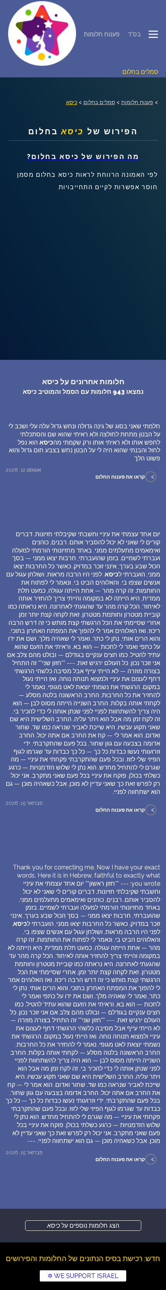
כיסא (71, 102)
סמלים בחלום (140, 71)
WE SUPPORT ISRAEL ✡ (83, 1276)
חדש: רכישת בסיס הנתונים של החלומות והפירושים (83, 1258)
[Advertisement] (83, 267)
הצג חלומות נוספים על (83, 1225)
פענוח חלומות (102, 34)
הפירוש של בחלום (82, 131)
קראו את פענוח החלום (120, 477)
